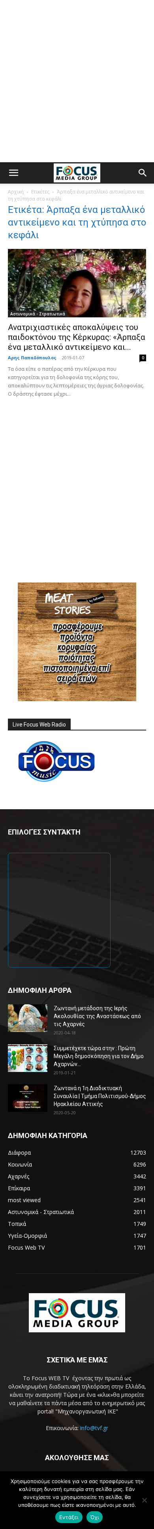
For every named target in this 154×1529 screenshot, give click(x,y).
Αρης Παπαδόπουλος (32, 357)
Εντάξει (69, 1517)
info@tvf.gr (94, 1428)
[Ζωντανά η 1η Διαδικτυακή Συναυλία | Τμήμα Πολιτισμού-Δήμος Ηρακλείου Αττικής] (27, 1098)
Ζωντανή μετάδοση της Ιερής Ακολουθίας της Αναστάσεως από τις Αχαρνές (97, 1016)
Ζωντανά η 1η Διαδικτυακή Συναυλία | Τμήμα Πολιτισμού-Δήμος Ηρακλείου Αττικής (100, 1096)
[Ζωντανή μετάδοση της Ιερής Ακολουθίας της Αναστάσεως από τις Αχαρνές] (27, 1018)
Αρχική (16, 191)
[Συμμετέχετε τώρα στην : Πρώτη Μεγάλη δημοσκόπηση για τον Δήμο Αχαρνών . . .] (27, 1058)
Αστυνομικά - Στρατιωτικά (37, 314)
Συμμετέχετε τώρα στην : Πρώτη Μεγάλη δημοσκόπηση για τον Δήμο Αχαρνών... (99, 1056)
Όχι (94, 1517)
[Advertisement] (77, 81)
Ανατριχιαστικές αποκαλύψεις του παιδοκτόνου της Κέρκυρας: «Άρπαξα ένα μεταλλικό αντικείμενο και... (76, 337)
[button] (13, 173)
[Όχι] (144, 1500)
